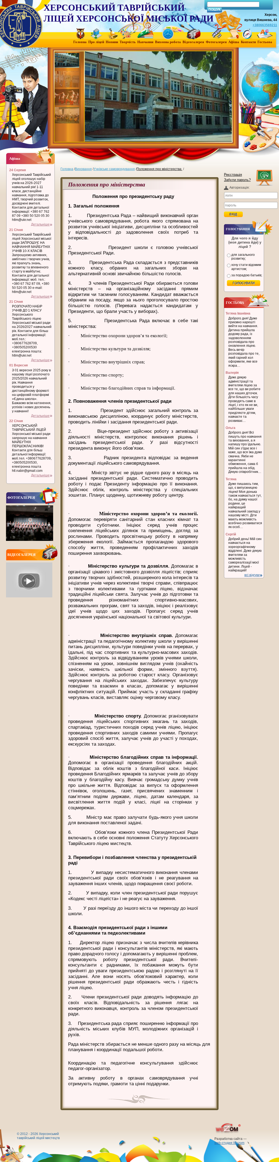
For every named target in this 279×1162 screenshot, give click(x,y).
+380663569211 (265, 25)
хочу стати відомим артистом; (246, 267)
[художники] (67, 79)
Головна (66, 169)
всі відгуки (252, 575)
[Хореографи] (67, 97)
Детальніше (40, 224)
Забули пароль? (237, 180)
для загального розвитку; (243, 256)
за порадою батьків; (246, 275)
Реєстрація (233, 175)
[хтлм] (67, 61)
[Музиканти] (67, 115)
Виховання (83, 169)
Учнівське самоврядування (114, 169)
